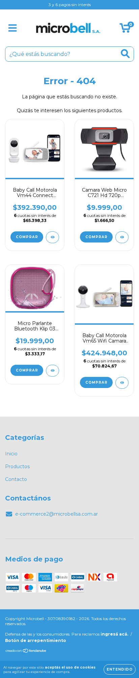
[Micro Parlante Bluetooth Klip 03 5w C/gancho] (52, 371)
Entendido (120, 669)
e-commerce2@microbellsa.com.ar (56, 514)
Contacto (16, 479)
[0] (125, 30)
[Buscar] (125, 54)
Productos (17, 466)
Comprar (27, 370)
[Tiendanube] (26, 651)
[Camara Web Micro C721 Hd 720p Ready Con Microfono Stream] (122, 237)
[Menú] (12, 28)
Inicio (11, 454)
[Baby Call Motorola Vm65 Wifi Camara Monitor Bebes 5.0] (122, 383)
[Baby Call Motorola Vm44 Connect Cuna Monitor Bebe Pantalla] (52, 237)
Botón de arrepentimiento (35, 640)
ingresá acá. (114, 634)
